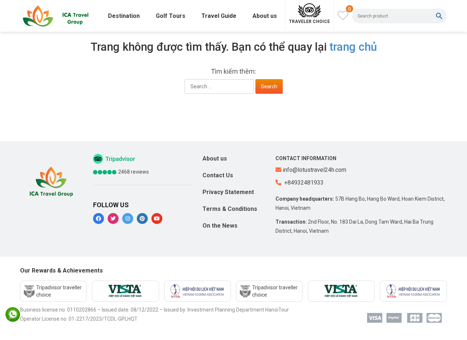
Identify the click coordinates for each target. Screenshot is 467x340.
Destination (124, 15)
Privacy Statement (228, 192)
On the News (220, 225)
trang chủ (353, 47)
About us (264, 15)
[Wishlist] (342, 15)
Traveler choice (309, 21)
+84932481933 (303, 182)
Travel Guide (218, 15)
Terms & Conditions (229, 208)
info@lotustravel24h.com (314, 169)
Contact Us (217, 175)
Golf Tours (170, 15)
